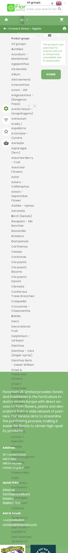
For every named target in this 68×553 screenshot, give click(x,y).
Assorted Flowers (17, 169)
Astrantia (18, 211)
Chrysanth (19, 262)
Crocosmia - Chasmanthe (20, 308)
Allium (15, 74)
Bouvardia (18, 231)
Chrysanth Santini (19, 279)
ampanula (19, 241)
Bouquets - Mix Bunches (22, 223)
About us (9, 490)
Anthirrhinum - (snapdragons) (22, 111)
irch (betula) (21, 216)
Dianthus (17, 346)
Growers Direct (18, 29)
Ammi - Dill (19, 90)
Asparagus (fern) (19, 150)
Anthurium (19, 119)
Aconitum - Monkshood (19, 56)
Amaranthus (20, 85)
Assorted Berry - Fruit (22, 160)
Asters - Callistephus (20, 184)
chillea (17, 49)
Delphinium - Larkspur (20, 338)
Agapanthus (20, 64)
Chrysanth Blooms (19, 269)
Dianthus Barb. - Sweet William (22, 362)
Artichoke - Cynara (19, 135)
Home (51, 74)
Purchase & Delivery (16, 494)
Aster (15, 177)
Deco (15, 321)
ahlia (15, 316)
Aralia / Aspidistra (18, 126)
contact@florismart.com (20, 525)
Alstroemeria (20, 80)
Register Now (12, 503)
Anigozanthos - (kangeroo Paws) (22, 99)
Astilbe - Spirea (22, 206)
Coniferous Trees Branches (22, 294)
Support (8, 498)
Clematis (17, 286)
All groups (18, 44)
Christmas (18, 257)
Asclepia (17, 143)
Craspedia (18, 301)
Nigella (36, 29)
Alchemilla (19, 69)
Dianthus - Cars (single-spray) (22, 353)
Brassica (17, 236)
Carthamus (19, 247)
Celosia (16, 252)
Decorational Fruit (20, 328)
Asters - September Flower (19, 196)
